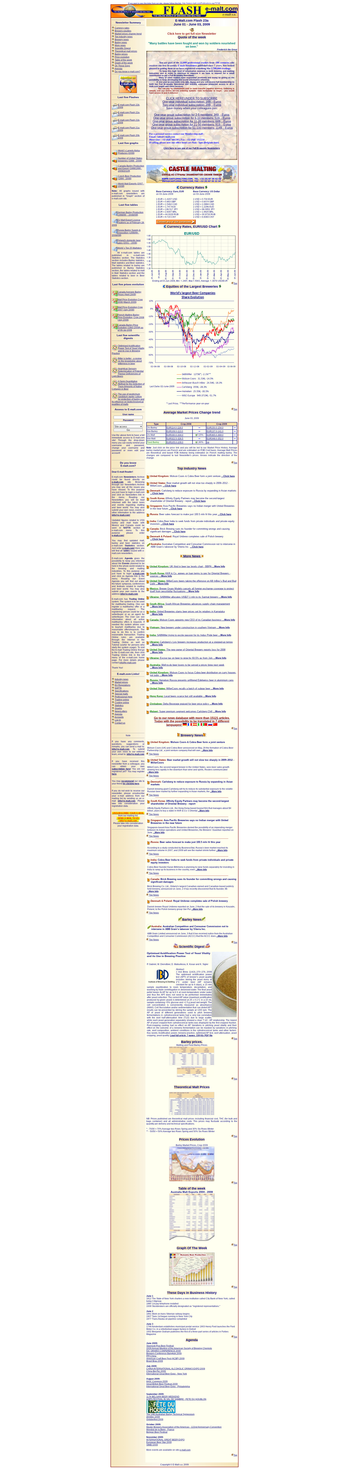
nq (208, 442)
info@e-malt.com (127, 662)
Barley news (121, 42)
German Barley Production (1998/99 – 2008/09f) (130, 213)
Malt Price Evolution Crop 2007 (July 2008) (130, 308)
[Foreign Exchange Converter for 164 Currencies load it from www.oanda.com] (176, 223)
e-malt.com (185, 1450)
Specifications (122, 691)
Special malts (121, 694)
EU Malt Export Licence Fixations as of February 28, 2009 (128, 222)
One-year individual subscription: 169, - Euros (192, 101)
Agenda (118, 68)
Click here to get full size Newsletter (191, 33)
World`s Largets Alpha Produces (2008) (129, 151)
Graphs (118, 708)
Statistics (119, 705)
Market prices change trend (128, 34)
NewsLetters (121, 711)
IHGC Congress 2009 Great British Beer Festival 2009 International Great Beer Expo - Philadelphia (168, 1384)
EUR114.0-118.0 (175, 427)
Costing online (122, 702)
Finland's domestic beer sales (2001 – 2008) (129, 241)
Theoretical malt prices (126, 51)
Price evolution (122, 57)
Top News (154, 754)
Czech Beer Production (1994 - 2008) (129, 177)
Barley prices (121, 54)
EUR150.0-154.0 (215, 427)
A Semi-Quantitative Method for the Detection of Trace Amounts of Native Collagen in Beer (128, 385)
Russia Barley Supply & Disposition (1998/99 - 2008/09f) (126, 233)
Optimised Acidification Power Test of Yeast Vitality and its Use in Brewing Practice (128, 349)
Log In (118, 720)
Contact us (120, 723)
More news (120, 45)
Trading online (122, 699)
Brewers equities (123, 31)
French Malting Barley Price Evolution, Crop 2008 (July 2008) (131, 317)
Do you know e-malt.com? (127, 71)
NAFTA (118, 688)
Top (235, 283)
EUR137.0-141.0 (215, 431)
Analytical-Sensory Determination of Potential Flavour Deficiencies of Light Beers (128, 372)
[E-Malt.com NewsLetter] (174, 16)
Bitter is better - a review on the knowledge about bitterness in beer (130, 361)
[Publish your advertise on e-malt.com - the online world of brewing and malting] (128, 92)
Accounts (119, 717)
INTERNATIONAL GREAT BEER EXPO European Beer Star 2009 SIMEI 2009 (165, 1442)
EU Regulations (122, 685)
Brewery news (122, 39)
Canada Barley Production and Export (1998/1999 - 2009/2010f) (131, 168)
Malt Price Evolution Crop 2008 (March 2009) (130, 300)
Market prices (121, 682)
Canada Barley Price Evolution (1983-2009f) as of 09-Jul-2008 (130, 327)
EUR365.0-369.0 (215, 435)
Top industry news (124, 36)
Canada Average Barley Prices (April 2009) (129, 293)
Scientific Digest (123, 48)
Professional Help (123, 697)
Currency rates (122, 28)
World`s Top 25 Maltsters (129, 248)
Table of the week (123, 60)
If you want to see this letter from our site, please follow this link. (155, 3)
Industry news (121, 679)
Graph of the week (124, 63)
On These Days (122, 66)
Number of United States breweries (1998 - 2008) (130, 159)
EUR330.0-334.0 (175, 435)
